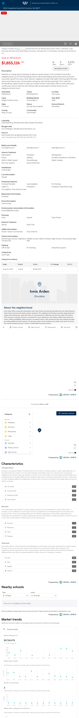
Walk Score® (43, 404)
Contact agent (7, 43)
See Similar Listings (61, 68)
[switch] (65, 44)
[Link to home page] (25, 3)
